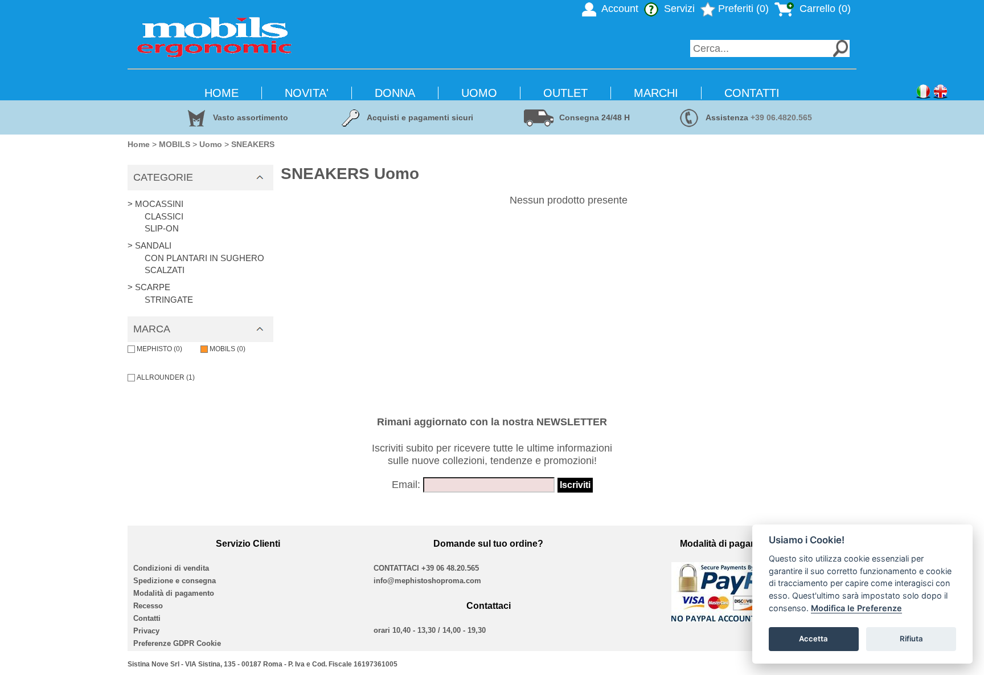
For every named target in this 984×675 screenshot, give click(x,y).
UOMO (479, 93)
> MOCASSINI (155, 204)
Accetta (813, 638)
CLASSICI (164, 216)
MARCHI (656, 93)
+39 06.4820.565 (781, 117)
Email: (406, 484)
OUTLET (565, 93)
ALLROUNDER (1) (166, 377)
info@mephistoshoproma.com (427, 580)
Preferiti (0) (742, 8)
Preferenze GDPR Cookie (177, 643)
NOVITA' (307, 93)
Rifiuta (911, 638)
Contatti (147, 618)
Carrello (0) (824, 8)
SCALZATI (164, 270)
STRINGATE (169, 299)
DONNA (395, 93)
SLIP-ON (162, 228)
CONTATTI (752, 93)
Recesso (148, 605)
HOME (221, 93)
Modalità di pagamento (173, 593)
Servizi (678, 8)
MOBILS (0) (227, 349)
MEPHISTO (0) (159, 349)
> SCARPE (149, 287)
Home (139, 144)
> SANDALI (149, 245)
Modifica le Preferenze (856, 608)
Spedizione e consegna (174, 580)
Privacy (146, 631)
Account (618, 8)
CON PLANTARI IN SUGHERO (204, 258)
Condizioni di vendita (171, 568)
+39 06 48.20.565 (450, 568)
